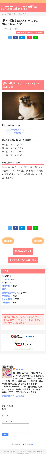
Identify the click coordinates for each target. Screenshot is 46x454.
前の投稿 (38, 241)
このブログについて (15, 130)
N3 (3, 276)
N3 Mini (6, 279)
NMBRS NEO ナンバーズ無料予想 (19, 6)
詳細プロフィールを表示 (13, 396)
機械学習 (20, 32)
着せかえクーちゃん (34, 32)
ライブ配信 (23, 167)
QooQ (27, 453)
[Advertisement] (23, 58)
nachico (20, 369)
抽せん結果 (7, 299)
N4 (3, 283)
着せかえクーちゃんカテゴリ (23, 260)
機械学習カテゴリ (23, 251)
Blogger (29, 444)
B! (22, 38)
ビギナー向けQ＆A (14, 133)
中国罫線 (6, 296)
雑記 (4, 289)
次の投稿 (8, 241)
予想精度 (6, 302)
